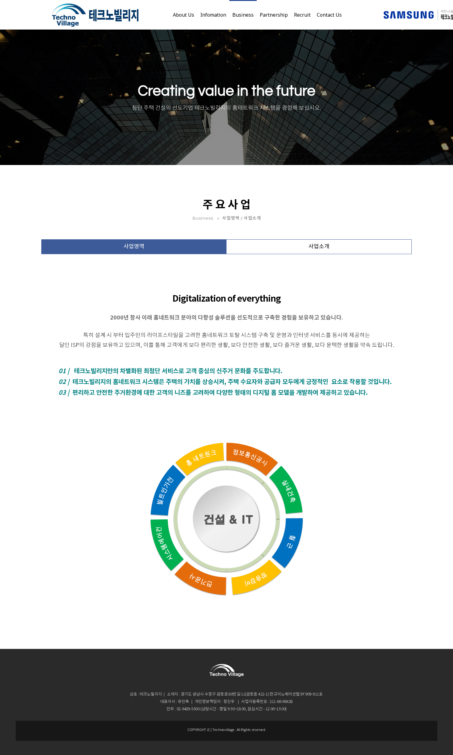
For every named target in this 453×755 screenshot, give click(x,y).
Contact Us (329, 14)
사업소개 (318, 247)
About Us (183, 14)
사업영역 (134, 247)
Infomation (213, 14)
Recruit (302, 14)
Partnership (274, 14)
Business (243, 14)
